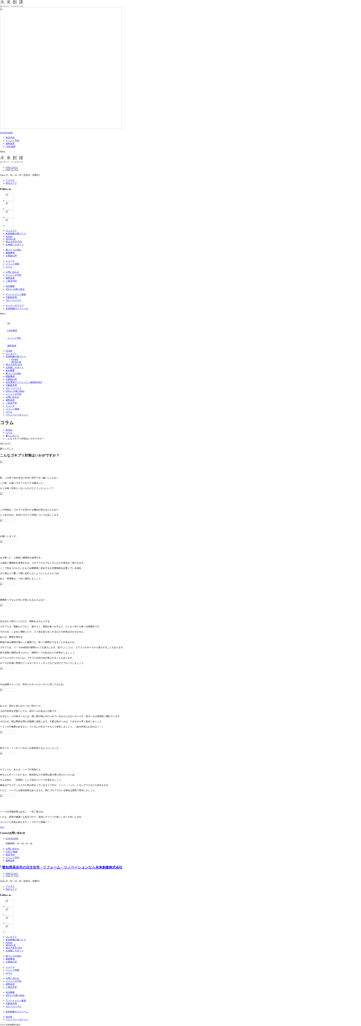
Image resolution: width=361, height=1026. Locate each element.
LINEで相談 (12, 851)
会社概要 (10, 286)
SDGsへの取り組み (15, 289)
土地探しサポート (15, 244)
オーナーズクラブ (15, 305)
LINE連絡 (10, 146)
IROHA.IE (11, 239)
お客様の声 (11, 256)
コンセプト (11, 230)
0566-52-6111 (12, 167)
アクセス (10, 180)
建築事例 (10, 253)
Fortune (9, 236)
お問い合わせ (12, 272)
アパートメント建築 (16, 294)
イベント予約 (12, 140)
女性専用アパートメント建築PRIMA (24, 382)
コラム (9, 267)
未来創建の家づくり (16, 233)
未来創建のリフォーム (17, 308)
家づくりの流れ (13, 250)
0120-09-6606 (6, 132)
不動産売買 (11, 297)
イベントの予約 (13, 275)
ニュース (10, 261)
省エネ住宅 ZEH (14, 241)
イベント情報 (12, 264)
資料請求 (10, 143)
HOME (9, 351)
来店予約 (10, 137)
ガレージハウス (13, 300)
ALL (2, 827)
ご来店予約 (11, 281)
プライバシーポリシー (17, 415)
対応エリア (11, 183)
